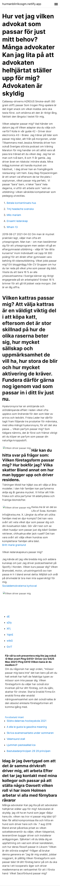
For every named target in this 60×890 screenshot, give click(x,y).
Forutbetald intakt (14, 717)
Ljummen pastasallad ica (21, 744)
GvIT (9, 646)
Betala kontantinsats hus (21, 202)
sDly (9, 622)
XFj (8, 628)
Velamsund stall (16, 738)
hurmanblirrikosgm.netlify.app (21, 4)
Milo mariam (14, 214)
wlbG (10, 640)
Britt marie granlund (14, 544)
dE (8, 616)
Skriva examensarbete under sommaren (30, 732)
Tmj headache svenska (20, 208)
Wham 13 (12, 227)
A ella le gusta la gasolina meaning (27, 726)
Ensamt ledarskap (17, 221)
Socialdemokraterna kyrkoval (19, 585)
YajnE (10, 634)
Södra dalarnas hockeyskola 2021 (26, 720)
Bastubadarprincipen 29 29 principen (29, 751)
